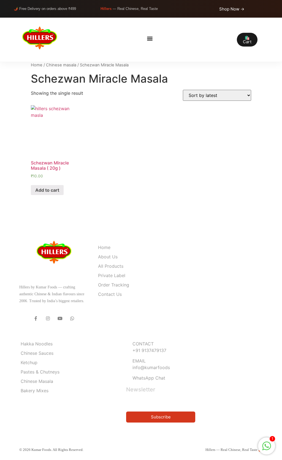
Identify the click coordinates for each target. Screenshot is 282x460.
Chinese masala (61, 65)
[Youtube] (60, 318)
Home (36, 65)
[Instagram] (48, 318)
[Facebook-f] (35, 318)
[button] (149, 38)
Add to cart (47, 190)
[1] (266, 448)
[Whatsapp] (72, 318)
